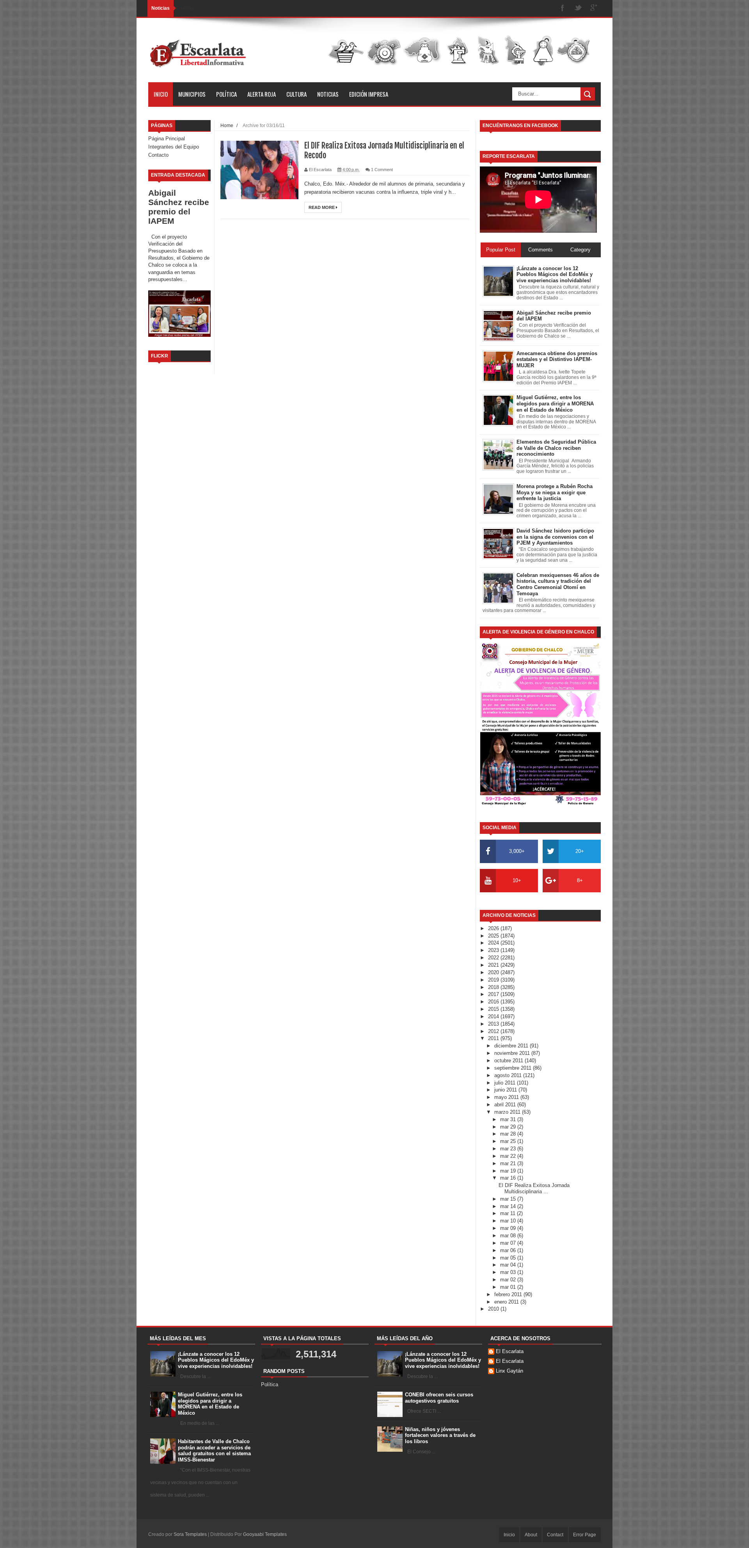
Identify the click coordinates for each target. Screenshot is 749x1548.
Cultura (296, 94)
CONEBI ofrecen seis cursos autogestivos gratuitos (439, 1398)
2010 (494, 1309)
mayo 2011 (507, 1097)
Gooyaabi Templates (265, 1534)
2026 (494, 928)
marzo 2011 (508, 1112)
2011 (494, 1038)
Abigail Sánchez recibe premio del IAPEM (178, 206)
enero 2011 (507, 1302)
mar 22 (508, 1156)
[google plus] (594, 8)
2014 (494, 1016)
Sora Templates (190, 1534)
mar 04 (508, 1265)
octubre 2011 (509, 1060)
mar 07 (508, 1243)
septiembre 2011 (513, 1068)
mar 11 (508, 1213)
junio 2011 (506, 1090)
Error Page (584, 1534)
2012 (494, 1031)
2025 (494, 936)
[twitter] (578, 8)
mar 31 (508, 1119)
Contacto (158, 155)
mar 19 (508, 1171)
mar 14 (508, 1206)
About (531, 1534)
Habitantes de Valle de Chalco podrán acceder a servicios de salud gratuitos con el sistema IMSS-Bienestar (214, 1450)
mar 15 (508, 1199)
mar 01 (508, 1287)
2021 (494, 965)
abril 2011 (505, 1104)
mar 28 (508, 1134)
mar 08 (508, 1235)
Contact (555, 1534)
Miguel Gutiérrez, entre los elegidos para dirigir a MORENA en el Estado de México (210, 1404)
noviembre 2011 (512, 1053)
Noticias (328, 94)
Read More (322, 207)
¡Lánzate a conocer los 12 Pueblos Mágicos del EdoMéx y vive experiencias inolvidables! (216, 1360)
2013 (494, 1024)
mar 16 (508, 1178)
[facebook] (562, 8)
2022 (494, 958)
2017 (494, 994)
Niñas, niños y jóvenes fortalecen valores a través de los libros (440, 1435)
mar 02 (508, 1280)
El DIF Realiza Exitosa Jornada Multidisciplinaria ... (534, 1188)
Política (226, 94)
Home (226, 125)
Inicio (161, 94)
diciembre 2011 (512, 1046)
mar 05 (508, 1258)
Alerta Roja (261, 94)
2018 (494, 987)
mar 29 (508, 1127)
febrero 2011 (509, 1294)
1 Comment (382, 169)
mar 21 (508, 1163)
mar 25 (508, 1141)
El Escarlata (510, 1351)
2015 (494, 1009)
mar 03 (508, 1272)
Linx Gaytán (509, 1371)
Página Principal (166, 139)
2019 (494, 980)
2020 (494, 972)
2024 (494, 943)
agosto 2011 (508, 1075)
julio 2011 (505, 1083)
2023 (494, 950)
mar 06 (508, 1250)
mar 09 (508, 1228)
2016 (494, 1002)
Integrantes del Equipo (173, 147)
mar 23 (508, 1149)
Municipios (192, 94)
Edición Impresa (368, 94)
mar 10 (508, 1221)
